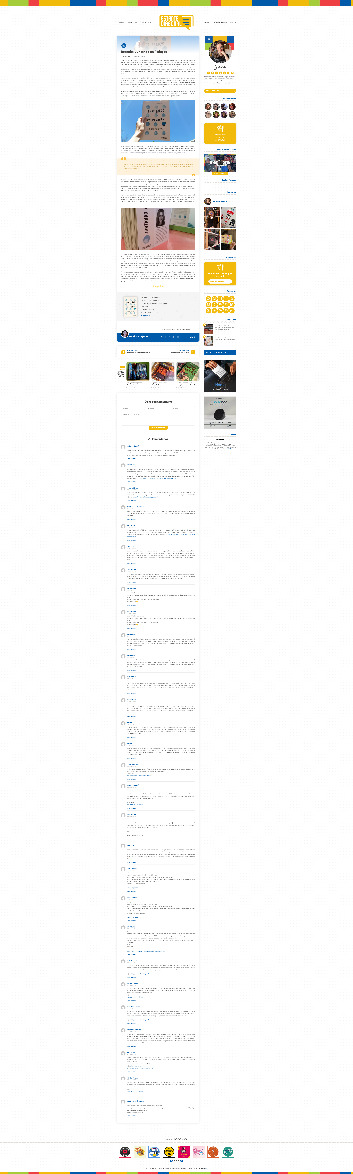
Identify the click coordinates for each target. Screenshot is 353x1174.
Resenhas (120, 22)
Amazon (146, 315)
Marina (129, 723)
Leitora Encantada (171, 534)
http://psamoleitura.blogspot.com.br (142, 974)
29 (191, 337)
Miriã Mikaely (131, 525)
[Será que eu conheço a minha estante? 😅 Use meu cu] (212, 217)
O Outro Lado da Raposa (135, 507)
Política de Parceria (219, 22)
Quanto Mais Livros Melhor (135, 997)
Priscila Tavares (132, 984)
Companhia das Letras (168, 329)
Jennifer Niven (181, 329)
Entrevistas (147, 22)
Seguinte (188, 329)
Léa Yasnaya (131, 588)
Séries (136, 22)
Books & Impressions (133, 888)
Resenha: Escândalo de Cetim (138, 353)
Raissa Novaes (132, 868)
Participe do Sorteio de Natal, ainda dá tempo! (140, 1068)
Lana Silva (130, 546)
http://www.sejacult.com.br (135, 805)
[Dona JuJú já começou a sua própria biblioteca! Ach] (228, 217)
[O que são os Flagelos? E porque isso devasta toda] (212, 239)
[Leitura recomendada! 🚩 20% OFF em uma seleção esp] (228, 239)
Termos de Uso (227, 448)
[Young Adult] (123, 45)
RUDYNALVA (131, 465)
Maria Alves (131, 634)
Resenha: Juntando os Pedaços (144, 52)
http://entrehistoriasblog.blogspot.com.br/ (146, 497)
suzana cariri (131, 676)
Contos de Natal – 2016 (180, 353)
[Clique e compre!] (220, 376)
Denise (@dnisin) (133, 446)
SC (206, 1168)
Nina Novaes (141, 56)
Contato (233, 22)
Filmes (129, 22)
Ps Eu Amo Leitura (133, 961)
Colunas (206, 22)
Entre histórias (132, 488)
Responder (132, 459)
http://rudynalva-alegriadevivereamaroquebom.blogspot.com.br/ (159, 478)
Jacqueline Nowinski (134, 1030)
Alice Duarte (131, 570)
